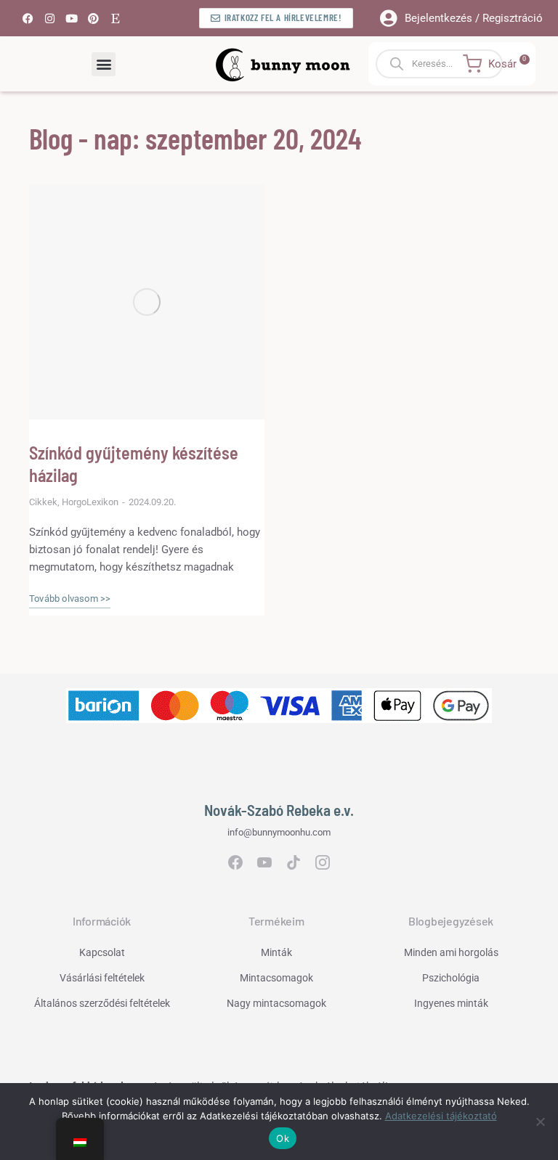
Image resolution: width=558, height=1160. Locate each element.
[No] (540, 1121)
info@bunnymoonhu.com (279, 832)
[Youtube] (71, 18)
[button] (104, 64)
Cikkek (43, 502)
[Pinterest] (93, 18)
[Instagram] (49, 18)
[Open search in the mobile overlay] (451, 64)
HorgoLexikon (90, 502)
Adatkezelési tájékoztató (441, 1116)
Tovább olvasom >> (69, 598)
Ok (282, 1138)
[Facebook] (28, 18)
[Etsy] (115, 18)
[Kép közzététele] (146, 302)
